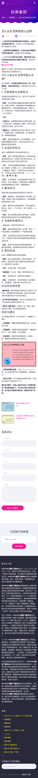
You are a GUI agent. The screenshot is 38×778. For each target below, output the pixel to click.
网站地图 (7, 738)
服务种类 (7, 727)
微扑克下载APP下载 (11, 752)
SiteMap (7, 734)
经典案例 (12, 17)
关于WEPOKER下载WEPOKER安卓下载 (18, 716)
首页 (3, 17)
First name (7, 438)
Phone (5, 473)
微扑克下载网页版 (10, 745)
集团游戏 (7, 723)
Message (6, 484)
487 (7, 36)
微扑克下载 (26, 775)
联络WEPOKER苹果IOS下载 (14, 730)
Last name (6, 450)
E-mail (5, 461)
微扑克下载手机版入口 (12, 748)
